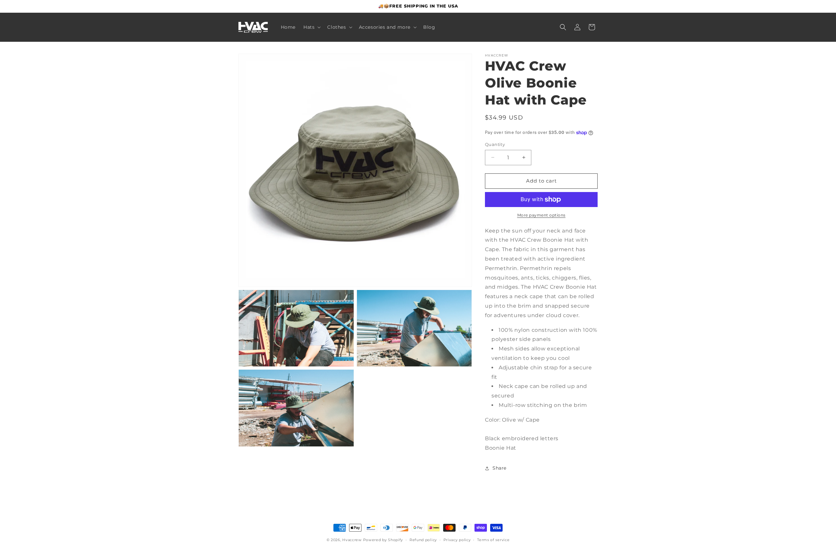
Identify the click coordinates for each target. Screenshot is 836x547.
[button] (311, 27)
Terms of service (493, 540)
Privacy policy (457, 540)
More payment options (541, 215)
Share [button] (499, 468)
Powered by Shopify (383, 540)
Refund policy (423, 540)
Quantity (495, 144)
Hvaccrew (352, 540)
